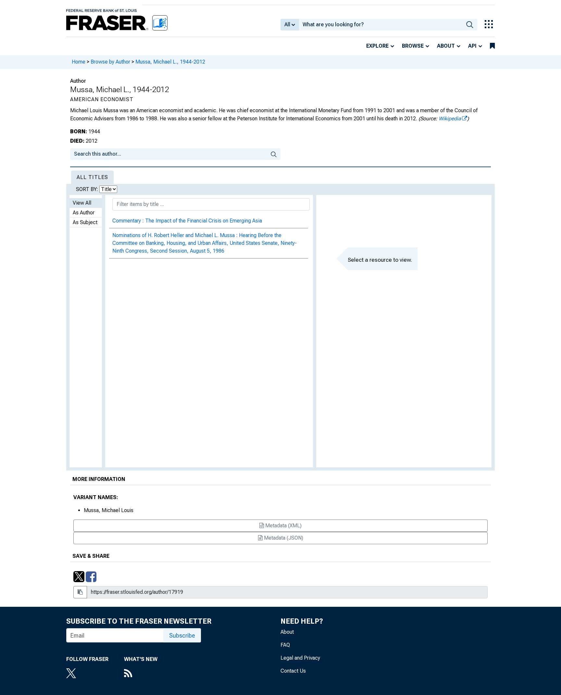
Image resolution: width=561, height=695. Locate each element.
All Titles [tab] (92, 177)
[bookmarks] (492, 46)
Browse (413, 46)
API (472, 46)
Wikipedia (450, 118)
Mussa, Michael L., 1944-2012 (170, 62)
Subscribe (182, 635)
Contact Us (293, 671)
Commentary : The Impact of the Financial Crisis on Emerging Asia (187, 221)
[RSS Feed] (140, 673)
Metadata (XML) (283, 525)
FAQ (285, 645)
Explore (377, 46)
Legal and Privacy (300, 658)
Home (78, 62)
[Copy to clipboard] (80, 592)
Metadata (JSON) (283, 538)
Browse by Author (110, 62)
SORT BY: (87, 189)
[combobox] (381, 24)
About (446, 46)
